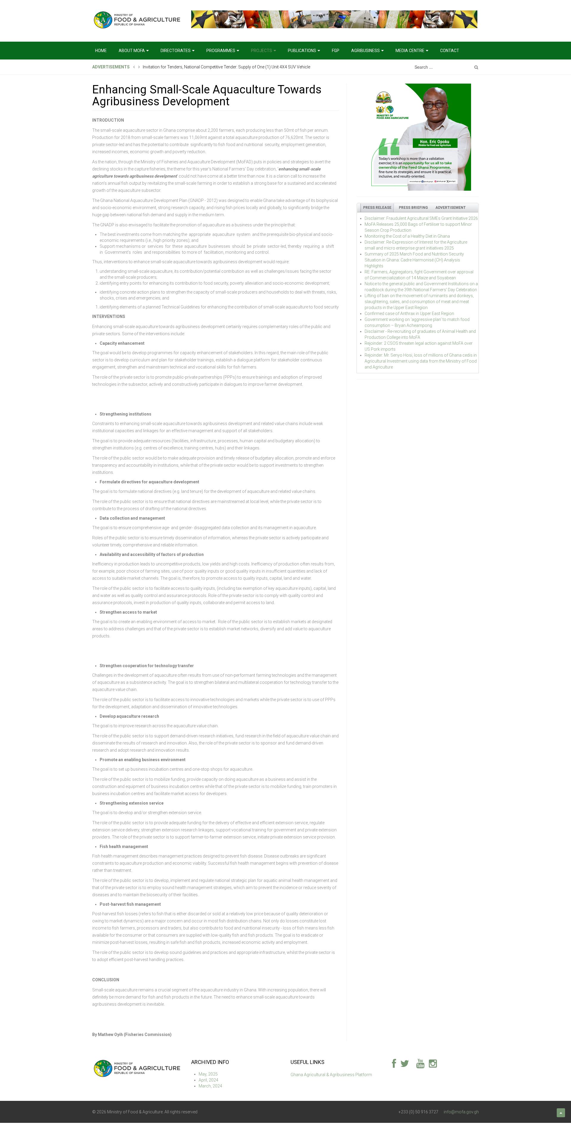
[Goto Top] (561, 1112)
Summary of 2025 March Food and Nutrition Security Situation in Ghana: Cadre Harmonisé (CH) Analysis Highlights (414, 260)
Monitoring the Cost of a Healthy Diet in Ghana (407, 236)
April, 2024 (208, 1080)
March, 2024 (210, 1086)
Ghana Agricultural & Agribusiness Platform (331, 1074)
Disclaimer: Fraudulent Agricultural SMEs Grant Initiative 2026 (421, 218)
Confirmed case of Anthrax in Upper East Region (409, 313)
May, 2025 (208, 1074)
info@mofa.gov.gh (461, 1111)
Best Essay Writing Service (50, 1126)
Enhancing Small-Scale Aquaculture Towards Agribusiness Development (206, 95)
